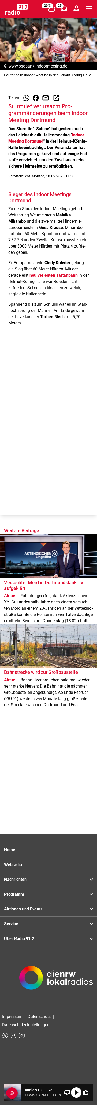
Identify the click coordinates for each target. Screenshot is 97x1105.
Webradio (13, 864)
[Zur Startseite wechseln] (16, 9)
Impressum (12, 1016)
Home (9, 849)
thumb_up (86, 1092)
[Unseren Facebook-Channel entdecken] (13, 1035)
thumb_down (67, 1092)
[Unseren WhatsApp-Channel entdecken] (5, 1035)
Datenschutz (39, 1016)
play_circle (76, 1092)
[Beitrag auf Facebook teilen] (36, 98)
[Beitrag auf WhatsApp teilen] (26, 98)
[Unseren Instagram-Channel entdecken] (22, 1035)
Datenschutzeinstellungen (25, 1024)
